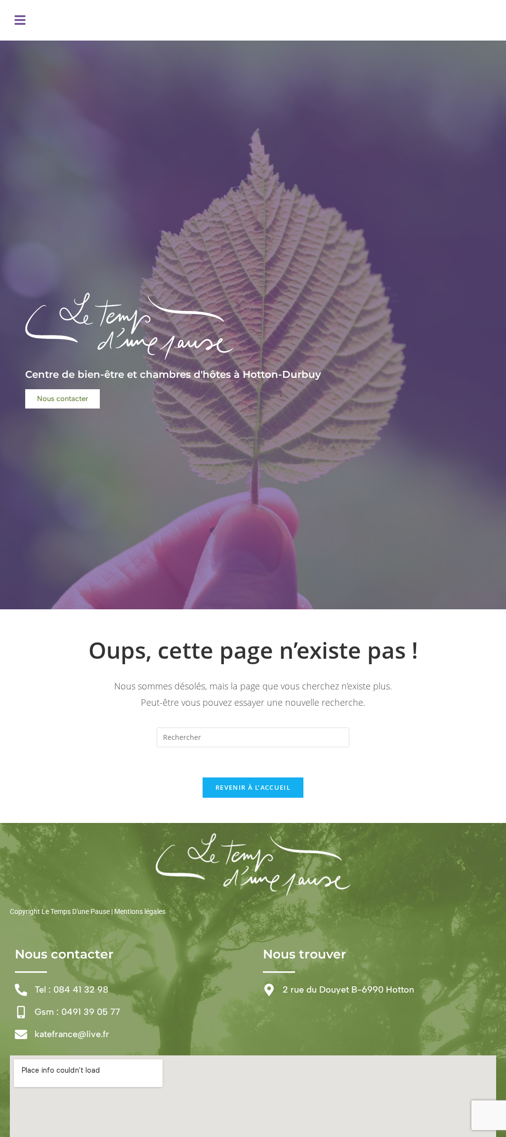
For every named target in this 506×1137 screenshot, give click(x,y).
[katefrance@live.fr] (21, 1034)
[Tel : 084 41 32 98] (21, 990)
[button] (20, 20)
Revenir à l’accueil (253, 787)
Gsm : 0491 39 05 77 (77, 1011)
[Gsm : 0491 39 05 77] (21, 1012)
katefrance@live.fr (72, 1034)
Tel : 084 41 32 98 (71, 989)
